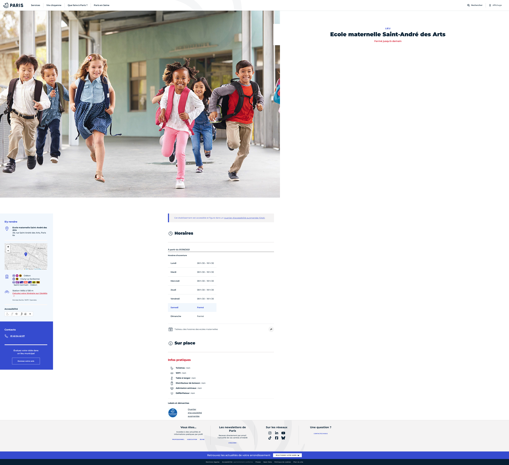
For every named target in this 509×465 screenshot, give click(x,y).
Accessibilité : (237, 462)
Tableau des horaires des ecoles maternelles (196, 329)
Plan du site (298, 462)
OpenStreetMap (37, 269)
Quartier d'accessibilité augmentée (195, 412)
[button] (25, 254)
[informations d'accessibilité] (19, 314)
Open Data (267, 462)
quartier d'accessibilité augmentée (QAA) (244, 218)
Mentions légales (213, 462)
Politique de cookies (283, 462)
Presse (258, 462)
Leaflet (26, 269)
